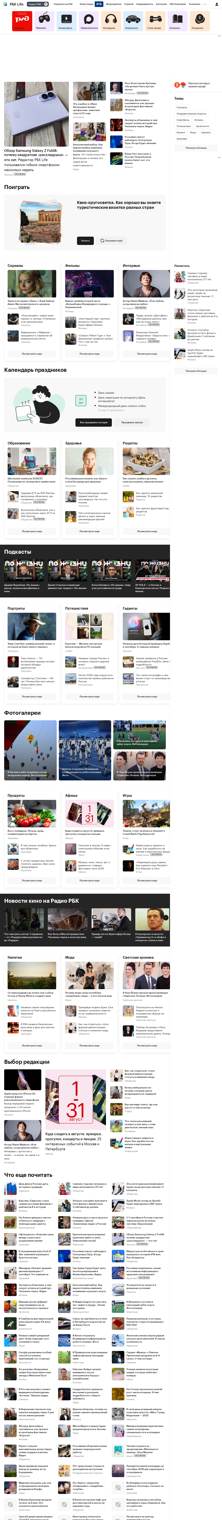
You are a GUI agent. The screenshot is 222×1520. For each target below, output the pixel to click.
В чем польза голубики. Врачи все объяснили (38, 846)
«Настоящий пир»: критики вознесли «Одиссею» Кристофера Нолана (94, 321)
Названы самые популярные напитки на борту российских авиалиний (38, 1010)
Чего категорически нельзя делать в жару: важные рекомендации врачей (94, 516)
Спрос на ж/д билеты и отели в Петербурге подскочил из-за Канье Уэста (90, 1322)
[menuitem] (63, 4)
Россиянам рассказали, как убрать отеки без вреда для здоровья (86, 480)
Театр (81, 854)
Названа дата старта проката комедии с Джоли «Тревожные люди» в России (90, 1220)
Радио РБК (34, 4)
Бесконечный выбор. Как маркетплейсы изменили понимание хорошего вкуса (89, 1288)
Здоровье (70, 485)
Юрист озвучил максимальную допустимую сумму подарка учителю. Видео (35, 1451)
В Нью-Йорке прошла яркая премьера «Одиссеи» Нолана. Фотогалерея (145, 994)
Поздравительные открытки (88, 1472)
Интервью (130, 93)
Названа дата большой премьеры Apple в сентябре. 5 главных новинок (146, 645)
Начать (85, 241)
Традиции (24, 1190)
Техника (8, 174)
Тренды (82, 1016)
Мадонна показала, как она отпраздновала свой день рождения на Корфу (35, 1486)
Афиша (69, 837)
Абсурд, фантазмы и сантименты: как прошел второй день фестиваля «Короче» (139, 105)
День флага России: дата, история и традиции (34, 1185)
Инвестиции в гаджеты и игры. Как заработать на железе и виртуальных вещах (153, 848)
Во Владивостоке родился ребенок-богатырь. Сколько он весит (145, 1486)
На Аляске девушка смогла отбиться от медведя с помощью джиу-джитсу (35, 1220)
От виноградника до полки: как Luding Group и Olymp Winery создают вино (30, 994)
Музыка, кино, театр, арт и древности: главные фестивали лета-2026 (94, 865)
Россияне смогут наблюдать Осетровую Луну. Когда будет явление (140, 140)
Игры (126, 837)
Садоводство (133, 1475)
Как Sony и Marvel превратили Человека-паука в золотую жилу (67, 936)
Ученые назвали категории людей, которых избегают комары (142, 1372)
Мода (76, 168)
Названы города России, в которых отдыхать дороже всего (93, 661)
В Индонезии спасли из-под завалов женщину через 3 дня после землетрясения (36, 1412)
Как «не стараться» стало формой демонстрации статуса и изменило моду (93, 1027)
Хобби (68, 650)
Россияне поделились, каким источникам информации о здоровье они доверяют (143, 1271)
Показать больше (196, 148)
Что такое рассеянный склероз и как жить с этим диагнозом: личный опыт (140, 1124)
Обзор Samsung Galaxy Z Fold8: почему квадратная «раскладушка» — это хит (145, 1237)
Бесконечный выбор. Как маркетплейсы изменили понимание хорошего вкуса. (89, 155)
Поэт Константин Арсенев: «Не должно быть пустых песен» (140, 86)
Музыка (129, 166)
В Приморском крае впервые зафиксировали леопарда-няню (90, 1355)
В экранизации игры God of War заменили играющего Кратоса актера (35, 1254)
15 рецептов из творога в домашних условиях (141, 1286)
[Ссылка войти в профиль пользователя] (217, 4)
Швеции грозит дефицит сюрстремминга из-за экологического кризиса (33, 1305)
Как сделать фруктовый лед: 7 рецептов (153, 509)
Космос (129, 146)
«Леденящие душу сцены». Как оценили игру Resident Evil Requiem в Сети (151, 865)
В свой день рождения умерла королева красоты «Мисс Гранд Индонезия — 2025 (145, 1412)
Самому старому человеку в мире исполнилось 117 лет (90, 1185)
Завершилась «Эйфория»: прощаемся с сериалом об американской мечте (36, 335)
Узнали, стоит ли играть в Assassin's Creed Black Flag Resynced (144, 832)
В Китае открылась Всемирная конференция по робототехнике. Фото (89, 1338)
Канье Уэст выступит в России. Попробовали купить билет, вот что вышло (138, 159)
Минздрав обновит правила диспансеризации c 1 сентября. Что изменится (35, 1271)
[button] (89, 311)
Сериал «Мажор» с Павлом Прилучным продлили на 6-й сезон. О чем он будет (143, 1355)
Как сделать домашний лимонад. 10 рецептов (149, 494)
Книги (129, 1455)
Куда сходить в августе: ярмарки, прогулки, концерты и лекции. (73, 1141)
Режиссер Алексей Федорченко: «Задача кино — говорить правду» (153, 335)
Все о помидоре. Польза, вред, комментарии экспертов (26, 832)
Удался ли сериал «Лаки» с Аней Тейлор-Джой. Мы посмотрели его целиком (31, 302)
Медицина (132, 1345)
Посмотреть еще (32, 354)
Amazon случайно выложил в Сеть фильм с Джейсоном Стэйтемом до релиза (90, 1204)
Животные (78, 1244)
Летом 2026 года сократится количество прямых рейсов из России (96, 678)
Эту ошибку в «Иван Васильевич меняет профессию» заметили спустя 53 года (86, 109)
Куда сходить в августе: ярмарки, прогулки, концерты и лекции (85, 832)
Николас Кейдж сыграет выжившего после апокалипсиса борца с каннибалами (87, 1374)
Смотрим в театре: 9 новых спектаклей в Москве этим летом (94, 848)
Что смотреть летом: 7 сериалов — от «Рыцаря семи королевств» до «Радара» (23, 937)
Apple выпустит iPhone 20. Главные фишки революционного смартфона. (22, 1102)
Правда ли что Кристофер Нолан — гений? (111, 936)
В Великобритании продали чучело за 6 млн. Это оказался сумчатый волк (35, 1503)
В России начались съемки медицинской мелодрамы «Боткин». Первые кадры (34, 1392)
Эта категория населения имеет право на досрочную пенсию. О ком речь (145, 1187)
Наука (129, 1379)
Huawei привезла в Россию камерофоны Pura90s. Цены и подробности (153, 661)
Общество (13, 485)
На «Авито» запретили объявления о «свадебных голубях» (88, 1486)
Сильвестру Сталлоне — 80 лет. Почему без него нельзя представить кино (37, 681)
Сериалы (12, 307)
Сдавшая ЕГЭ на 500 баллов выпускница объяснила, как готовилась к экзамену (37, 496)
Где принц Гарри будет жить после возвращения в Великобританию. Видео (89, 1271)
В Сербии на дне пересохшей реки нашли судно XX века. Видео (36, 1322)
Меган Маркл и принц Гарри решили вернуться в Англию (89, 1428)
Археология (25, 1328)
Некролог (131, 1418)
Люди (76, 1402)
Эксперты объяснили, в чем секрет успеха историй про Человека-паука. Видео (141, 123)
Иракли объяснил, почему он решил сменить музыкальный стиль (90, 1412)
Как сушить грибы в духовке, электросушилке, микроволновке (143, 480)
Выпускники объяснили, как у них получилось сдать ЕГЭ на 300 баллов (38, 512)
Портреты (13, 650)
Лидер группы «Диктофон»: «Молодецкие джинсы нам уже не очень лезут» (152, 318)
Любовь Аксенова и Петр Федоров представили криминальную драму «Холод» (153, 1030)
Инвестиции (142, 854)
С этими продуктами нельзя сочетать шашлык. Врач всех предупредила (38, 863)
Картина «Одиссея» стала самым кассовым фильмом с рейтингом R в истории (36, 1204)
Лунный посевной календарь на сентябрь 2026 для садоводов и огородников (145, 1469)
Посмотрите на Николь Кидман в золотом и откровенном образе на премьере (150, 1011)
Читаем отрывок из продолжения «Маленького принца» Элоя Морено (142, 1449)
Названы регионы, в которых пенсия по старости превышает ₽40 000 (145, 1322)
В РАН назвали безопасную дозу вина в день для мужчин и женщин (37, 1027)
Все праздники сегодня (93, 422)
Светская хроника (132, 999)
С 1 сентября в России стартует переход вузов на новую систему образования (145, 1220)
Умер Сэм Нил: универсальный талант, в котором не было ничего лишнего (31, 645)
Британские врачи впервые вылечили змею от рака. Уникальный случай (89, 1237)
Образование (133, 1227)
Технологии (142, 684)
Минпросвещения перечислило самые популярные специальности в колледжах (145, 1429)
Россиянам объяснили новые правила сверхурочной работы (90, 1449)
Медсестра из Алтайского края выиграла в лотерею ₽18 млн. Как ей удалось (144, 1254)
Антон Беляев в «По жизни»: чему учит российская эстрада (111, 586)
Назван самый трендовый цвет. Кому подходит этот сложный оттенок (34, 1338)
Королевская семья (83, 1277)
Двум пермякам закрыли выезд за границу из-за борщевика (33, 1469)
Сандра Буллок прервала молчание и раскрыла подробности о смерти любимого (88, 1394)
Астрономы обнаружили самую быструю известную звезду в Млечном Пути (35, 1372)
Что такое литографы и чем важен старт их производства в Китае (153, 678)
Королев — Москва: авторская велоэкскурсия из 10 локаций (83, 645)
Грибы (126, 485)
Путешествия (85, 667)
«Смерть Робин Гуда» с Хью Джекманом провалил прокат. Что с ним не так (95, 338)
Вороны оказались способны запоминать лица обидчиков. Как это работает (146, 1503)
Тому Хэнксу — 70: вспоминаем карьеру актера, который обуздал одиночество (38, 662)
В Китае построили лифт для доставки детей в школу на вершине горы (89, 1503)
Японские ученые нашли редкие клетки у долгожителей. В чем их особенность (145, 1338)
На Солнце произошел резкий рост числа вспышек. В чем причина (144, 1392)
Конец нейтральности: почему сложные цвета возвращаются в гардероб (140, 1091)
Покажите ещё (113, 241)
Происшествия (27, 1227)
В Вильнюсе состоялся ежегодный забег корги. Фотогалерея (140, 1305)
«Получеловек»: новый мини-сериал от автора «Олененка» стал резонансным (38, 318)
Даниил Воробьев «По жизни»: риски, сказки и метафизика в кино (22, 588)
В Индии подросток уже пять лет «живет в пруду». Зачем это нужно (89, 1305)
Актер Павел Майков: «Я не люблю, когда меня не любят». (22, 1152)
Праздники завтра (132, 422)
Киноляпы (78, 116)
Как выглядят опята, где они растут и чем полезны (141, 1106)
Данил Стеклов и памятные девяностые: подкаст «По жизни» (67, 586)
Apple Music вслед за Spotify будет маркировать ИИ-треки (144, 1202)
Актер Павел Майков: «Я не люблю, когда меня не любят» (143, 302)
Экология (24, 1311)
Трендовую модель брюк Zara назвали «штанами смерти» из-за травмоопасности (95, 1010)
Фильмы (129, 113)
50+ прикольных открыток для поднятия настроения (88, 1467)
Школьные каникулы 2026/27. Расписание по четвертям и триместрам (31, 480)
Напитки (12, 999)
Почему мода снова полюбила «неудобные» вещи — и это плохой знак (88, 994)
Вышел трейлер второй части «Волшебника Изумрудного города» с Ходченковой (87, 304)
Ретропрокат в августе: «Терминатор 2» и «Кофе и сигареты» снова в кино (150, 937)
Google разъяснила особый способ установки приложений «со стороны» (35, 1355)
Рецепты (140, 499)
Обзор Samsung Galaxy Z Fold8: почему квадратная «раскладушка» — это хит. (36, 160)
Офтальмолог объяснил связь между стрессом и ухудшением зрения (36, 1237)
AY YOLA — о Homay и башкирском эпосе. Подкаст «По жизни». (155, 588)
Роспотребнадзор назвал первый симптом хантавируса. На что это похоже (93, 497)
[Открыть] (42, 4)
